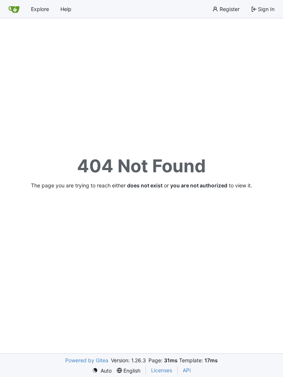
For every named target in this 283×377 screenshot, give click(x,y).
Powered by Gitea (86, 360)
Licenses (161, 370)
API (187, 370)
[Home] (14, 9)
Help (65, 9)
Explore (40, 9)
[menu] (102, 370)
